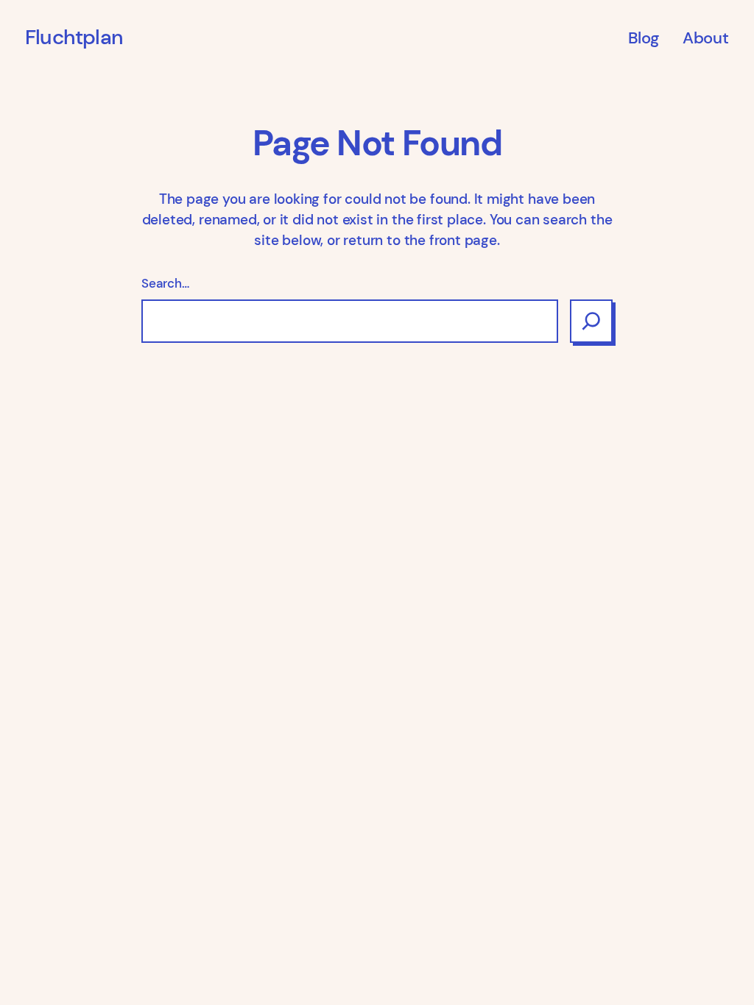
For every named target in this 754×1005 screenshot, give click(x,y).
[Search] (591, 321)
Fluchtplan (74, 37)
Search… (165, 283)
